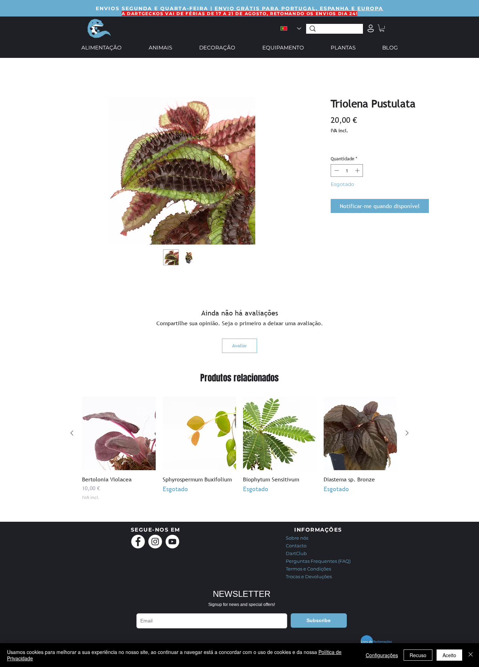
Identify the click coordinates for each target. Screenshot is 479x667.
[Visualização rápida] (119, 433)
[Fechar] (470, 655)
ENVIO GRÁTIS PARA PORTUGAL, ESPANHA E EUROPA (299, 8)
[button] (382, 28)
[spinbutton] (347, 170)
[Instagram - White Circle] (155, 541)
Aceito (449, 655)
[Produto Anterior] (72, 433)
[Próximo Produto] (407, 433)
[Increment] (358, 170)
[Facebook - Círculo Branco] (138, 541)
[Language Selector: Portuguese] (290, 28)
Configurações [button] (382, 655)
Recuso (418, 655)
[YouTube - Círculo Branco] (172, 541)
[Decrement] (336, 170)
